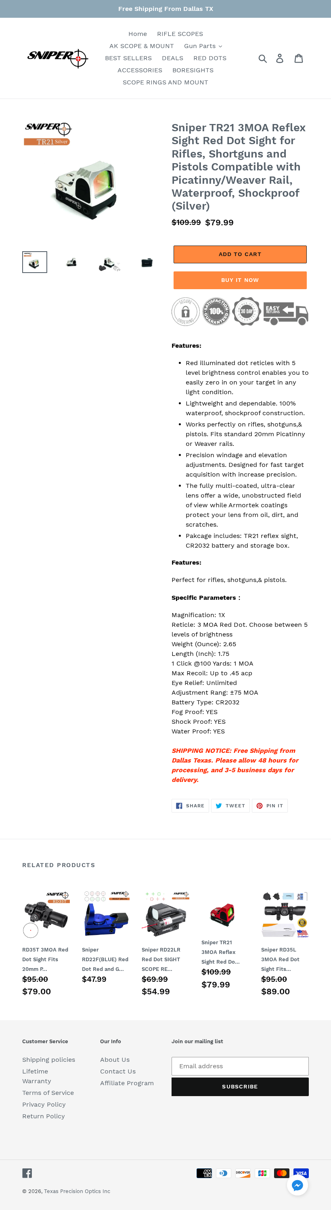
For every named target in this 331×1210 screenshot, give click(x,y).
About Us (115, 1059)
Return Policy (43, 1116)
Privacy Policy (44, 1104)
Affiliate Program (127, 1083)
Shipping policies (48, 1059)
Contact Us (118, 1071)
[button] (297, 1186)
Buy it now (240, 280)
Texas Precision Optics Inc (77, 1191)
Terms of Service (48, 1093)
